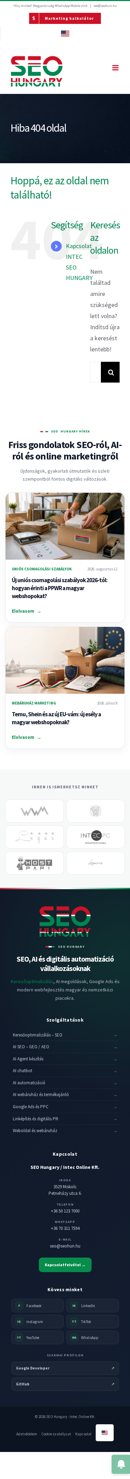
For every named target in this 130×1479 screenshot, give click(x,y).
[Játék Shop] (96, 811)
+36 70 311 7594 (65, 1228)
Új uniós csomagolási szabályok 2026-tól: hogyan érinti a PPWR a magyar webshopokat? (59, 588)
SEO (54, 432)
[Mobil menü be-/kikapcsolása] (116, 67)
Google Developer (65, 1368)
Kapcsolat (83, 1434)
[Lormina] (96, 863)
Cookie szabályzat (56, 1434)
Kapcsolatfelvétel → (65, 1264)
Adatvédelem (26, 1434)
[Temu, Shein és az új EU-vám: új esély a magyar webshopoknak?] (65, 660)
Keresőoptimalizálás (32, 981)
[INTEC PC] (96, 837)
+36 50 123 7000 (65, 1211)
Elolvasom (26, 611)
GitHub (65, 1384)
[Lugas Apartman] (34, 837)
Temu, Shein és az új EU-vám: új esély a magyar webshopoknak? (56, 718)
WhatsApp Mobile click (71, 5)
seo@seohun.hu (105, 5)
